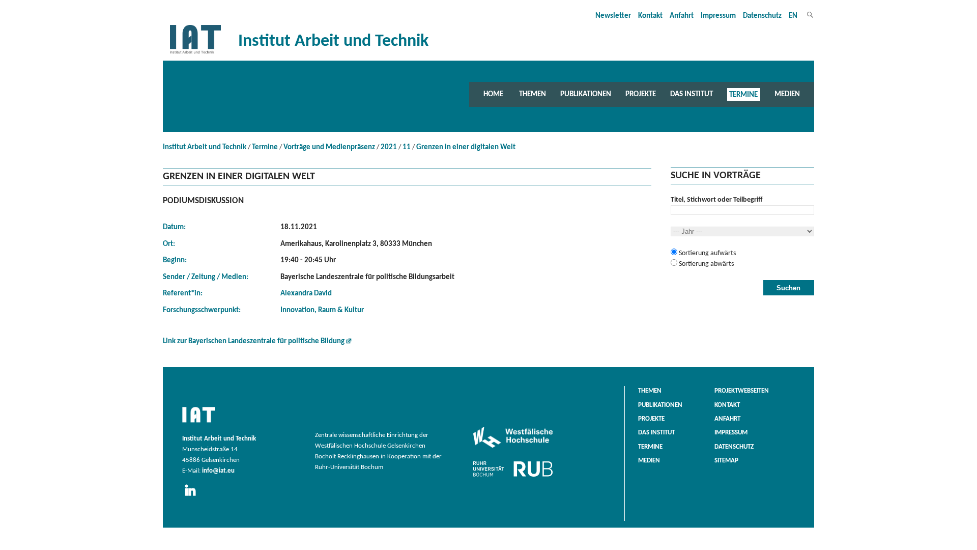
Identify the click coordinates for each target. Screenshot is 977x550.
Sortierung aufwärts (706, 253)
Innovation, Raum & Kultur (322, 310)
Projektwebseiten (741, 391)
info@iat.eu (218, 471)
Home (493, 94)
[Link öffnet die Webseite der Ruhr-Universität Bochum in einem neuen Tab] (513, 476)
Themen (532, 94)
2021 (389, 147)
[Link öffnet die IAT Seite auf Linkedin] (193, 496)
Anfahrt (682, 16)
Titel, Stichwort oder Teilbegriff (716, 200)
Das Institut (691, 94)
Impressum (718, 16)
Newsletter (613, 16)
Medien (787, 94)
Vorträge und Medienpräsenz (329, 147)
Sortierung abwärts (705, 264)
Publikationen (585, 94)
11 (407, 147)
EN (793, 16)
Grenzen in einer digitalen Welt (465, 147)
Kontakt (650, 16)
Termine (743, 94)
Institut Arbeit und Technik (204, 147)
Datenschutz (762, 16)
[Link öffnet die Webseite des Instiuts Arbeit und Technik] (198, 423)
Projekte (640, 94)
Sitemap (726, 461)
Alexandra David (306, 293)
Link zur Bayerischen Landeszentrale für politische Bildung (253, 341)
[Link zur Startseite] (195, 54)
